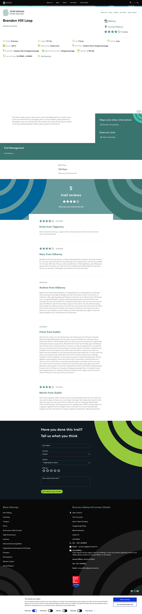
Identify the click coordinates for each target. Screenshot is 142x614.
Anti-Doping (7, 513)
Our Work (73, 2)
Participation (7, 557)
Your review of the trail (50, 478)
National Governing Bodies (12, 544)
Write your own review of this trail (71, 207)
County (44, 459)
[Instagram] (135, 591)
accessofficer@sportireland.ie (88, 568)
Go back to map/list (10, 26)
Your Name (46, 445)
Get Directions (46, 56)
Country (45, 451)
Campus (6, 521)
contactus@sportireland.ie (87, 547)
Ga (137, 2)
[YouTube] (137, 591)
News (57, 2)
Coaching (6, 517)
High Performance (9, 535)
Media (64, 2)
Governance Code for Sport (12, 530)
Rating (44, 468)
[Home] (14, 2)
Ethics (5, 526)
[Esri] (139, 111)
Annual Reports (8, 566)
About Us (49, 2)
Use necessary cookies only (125, 604)
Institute (6, 539)
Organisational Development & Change (16, 548)
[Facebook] (132, 591)
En (134, 2)
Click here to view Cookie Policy (65, 605)
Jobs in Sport (84, 2)
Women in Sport (8, 561)
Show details (89, 610)
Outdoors (6, 552)
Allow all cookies (125, 599)
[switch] (50, 610)
